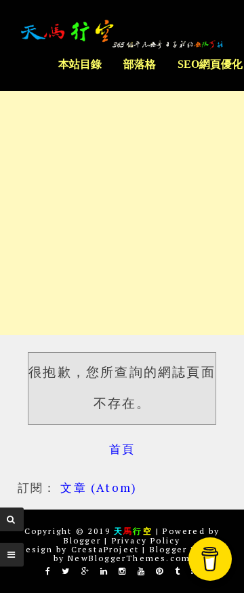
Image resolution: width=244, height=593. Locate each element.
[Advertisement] (122, 213)
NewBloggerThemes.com (129, 558)
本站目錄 (80, 64)
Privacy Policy (146, 540)
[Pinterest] (159, 571)
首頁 (122, 449)
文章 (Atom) (98, 487)
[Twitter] (66, 571)
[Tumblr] (177, 571)
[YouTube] (141, 571)
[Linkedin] (104, 571)
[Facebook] (48, 571)
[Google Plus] (86, 571)
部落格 (139, 64)
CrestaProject (105, 549)
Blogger (82, 540)
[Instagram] (122, 571)
